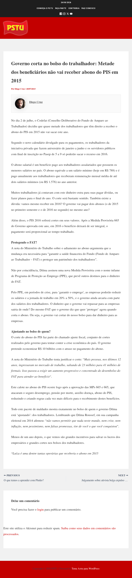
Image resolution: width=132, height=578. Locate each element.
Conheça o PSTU (45, 8)
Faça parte (60, 8)
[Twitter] (68, 14)
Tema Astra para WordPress (86, 568)
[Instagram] (64, 14)
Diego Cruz (36, 102)
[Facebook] (61, 14)
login (40, 509)
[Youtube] (71, 14)
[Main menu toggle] (124, 28)
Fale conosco (88, 8)
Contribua (74, 8)
